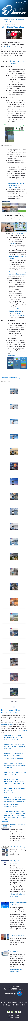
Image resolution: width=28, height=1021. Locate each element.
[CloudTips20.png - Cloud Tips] (14, 661)
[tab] (15, 737)
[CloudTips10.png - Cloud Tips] (14, 526)
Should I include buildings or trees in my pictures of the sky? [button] (15, 747)
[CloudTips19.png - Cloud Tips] (14, 646)
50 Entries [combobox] (13, 701)
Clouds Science (10, 22)
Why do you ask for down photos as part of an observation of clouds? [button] (14, 756)
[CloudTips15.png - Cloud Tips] (14, 601)
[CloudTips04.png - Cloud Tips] (14, 436)
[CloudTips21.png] (14, 676)
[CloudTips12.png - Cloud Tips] (14, 556)
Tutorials (13, 63)
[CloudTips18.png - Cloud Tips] (14, 631)
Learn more (11, 355)
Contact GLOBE (14, 1017)
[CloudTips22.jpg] (14, 691)
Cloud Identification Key (17, 847)
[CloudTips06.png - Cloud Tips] (14, 466)
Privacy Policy (14, 1015)
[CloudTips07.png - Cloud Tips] (14, 481)
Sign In (20, 2)
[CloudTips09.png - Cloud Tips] (14, 511)
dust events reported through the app (13, 220)
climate (13, 243)
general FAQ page (7, 724)
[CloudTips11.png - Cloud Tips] (14, 541)
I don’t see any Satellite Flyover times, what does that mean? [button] (14, 765)
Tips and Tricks (14, 61)
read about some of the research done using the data (17, 309)
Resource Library (10, 24)
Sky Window (14, 951)
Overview (7, 20)
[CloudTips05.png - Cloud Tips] (14, 451)
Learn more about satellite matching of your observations (16, 183)
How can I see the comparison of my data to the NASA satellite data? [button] (14, 781)
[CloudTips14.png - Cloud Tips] (14, 586)
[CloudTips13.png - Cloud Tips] (14, 571)
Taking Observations (17, 20)
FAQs (22, 61)
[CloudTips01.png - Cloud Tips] (14, 391)
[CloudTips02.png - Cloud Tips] (14, 406)
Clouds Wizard (8, 47)
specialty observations (18, 233)
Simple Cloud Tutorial (17, 935)
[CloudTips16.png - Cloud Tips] (14, 616)
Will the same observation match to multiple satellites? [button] (14, 791)
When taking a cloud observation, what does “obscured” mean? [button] (13, 737)
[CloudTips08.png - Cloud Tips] (14, 496)
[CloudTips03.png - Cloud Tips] (14, 421)
